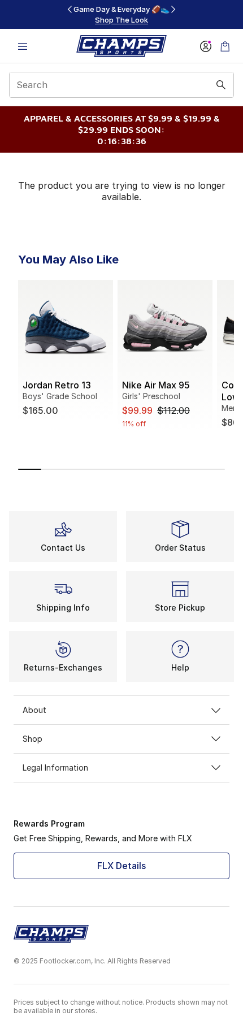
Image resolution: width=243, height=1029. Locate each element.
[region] (121, 14)
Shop (32, 738)
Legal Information (55, 767)
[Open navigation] (23, 46)
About (34, 710)
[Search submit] (221, 84)
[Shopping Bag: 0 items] (224, 46)
